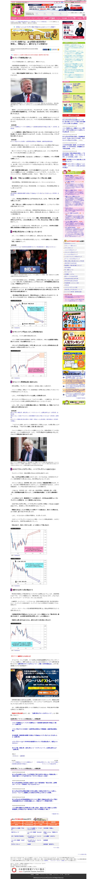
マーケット (15, 756)
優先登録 (55, 49)
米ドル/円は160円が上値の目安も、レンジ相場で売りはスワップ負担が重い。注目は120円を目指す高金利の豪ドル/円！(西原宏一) (75, 390)
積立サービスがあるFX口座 (71, 276)
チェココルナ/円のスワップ (71, 254)
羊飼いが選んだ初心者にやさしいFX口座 (74, 261)
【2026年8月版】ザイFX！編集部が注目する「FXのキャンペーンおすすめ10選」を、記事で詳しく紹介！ (74, 60)
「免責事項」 (46, 860)
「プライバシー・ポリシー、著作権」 (57, 860)
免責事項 (32, 874)
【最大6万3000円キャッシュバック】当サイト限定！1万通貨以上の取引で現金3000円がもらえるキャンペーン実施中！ (74, 210)
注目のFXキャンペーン (69, 243)
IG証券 (29, 844)
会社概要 (37, 874)
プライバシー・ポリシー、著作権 (46, 874)
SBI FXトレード (15, 832)
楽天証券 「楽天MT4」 (49, 844)
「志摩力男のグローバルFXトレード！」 (42, 713)
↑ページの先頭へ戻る (82, 854)
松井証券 (46, 840)
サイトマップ (56, 874)
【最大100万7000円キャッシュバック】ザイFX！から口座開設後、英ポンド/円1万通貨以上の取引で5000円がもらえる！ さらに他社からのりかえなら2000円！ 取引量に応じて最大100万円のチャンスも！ (74, 185)
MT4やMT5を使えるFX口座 (71, 280)
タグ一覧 (61, 874)
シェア (45, 49)
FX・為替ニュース (68, 269)
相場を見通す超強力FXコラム (24, 21)
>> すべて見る (56, 847)
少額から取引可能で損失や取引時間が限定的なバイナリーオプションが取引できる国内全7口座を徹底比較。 (74, 71)
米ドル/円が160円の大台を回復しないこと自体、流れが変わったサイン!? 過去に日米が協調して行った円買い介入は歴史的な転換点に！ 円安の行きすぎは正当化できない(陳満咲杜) (75, 381)
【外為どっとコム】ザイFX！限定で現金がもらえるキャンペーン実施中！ (36, 27)
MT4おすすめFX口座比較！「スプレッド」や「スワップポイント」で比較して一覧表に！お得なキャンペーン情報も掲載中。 (74, 52)
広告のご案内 (67, 874)
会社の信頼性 (67, 267)
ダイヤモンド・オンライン (41, 876)
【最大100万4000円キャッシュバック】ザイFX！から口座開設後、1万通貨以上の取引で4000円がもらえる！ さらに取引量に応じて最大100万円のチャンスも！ (74, 178)
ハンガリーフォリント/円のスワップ (73, 256)
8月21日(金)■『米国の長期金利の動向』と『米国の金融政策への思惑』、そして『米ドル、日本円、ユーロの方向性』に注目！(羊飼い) (75, 377)
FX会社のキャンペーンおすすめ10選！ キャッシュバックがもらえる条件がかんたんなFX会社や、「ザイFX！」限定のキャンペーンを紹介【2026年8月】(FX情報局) (75, 394)
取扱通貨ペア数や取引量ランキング (72, 265)
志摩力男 (22, 756)
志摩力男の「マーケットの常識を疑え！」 (39, 21)
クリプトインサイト (64, 876)
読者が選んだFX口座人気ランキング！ (73, 289)
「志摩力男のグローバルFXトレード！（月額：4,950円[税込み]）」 (35, 663)
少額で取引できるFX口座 (70, 263)
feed (58, 49)
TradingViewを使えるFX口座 (71, 278)
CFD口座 (66, 285)
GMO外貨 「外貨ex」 (49, 828)
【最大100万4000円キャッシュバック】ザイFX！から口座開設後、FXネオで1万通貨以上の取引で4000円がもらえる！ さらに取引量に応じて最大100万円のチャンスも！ (74, 192)
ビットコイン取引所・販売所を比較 (72, 291)
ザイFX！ (70, 876)
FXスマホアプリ (68, 272)
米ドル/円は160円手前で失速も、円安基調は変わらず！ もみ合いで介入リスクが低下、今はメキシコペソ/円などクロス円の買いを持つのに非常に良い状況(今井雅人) (75, 386)
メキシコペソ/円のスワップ (71, 252)
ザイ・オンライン (57, 876)
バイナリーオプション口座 (70, 287)
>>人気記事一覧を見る (80, 398)
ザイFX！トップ (14, 21)
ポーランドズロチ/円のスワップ (72, 258)
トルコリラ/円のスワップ (70, 250)
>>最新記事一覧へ (55, 813)
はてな (50, 49)
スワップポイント (68, 247)
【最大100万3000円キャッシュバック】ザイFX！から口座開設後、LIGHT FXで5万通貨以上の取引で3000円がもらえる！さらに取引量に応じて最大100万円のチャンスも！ (74, 223)
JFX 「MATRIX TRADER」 (17, 836)
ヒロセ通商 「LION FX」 (50, 836)
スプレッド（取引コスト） (70, 245)
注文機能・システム (69, 274)
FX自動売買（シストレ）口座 (71, 283)
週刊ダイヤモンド (50, 876)
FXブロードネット (15, 844)
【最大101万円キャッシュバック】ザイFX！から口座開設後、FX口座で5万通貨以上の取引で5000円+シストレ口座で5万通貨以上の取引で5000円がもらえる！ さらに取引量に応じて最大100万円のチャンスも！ (74, 216)
